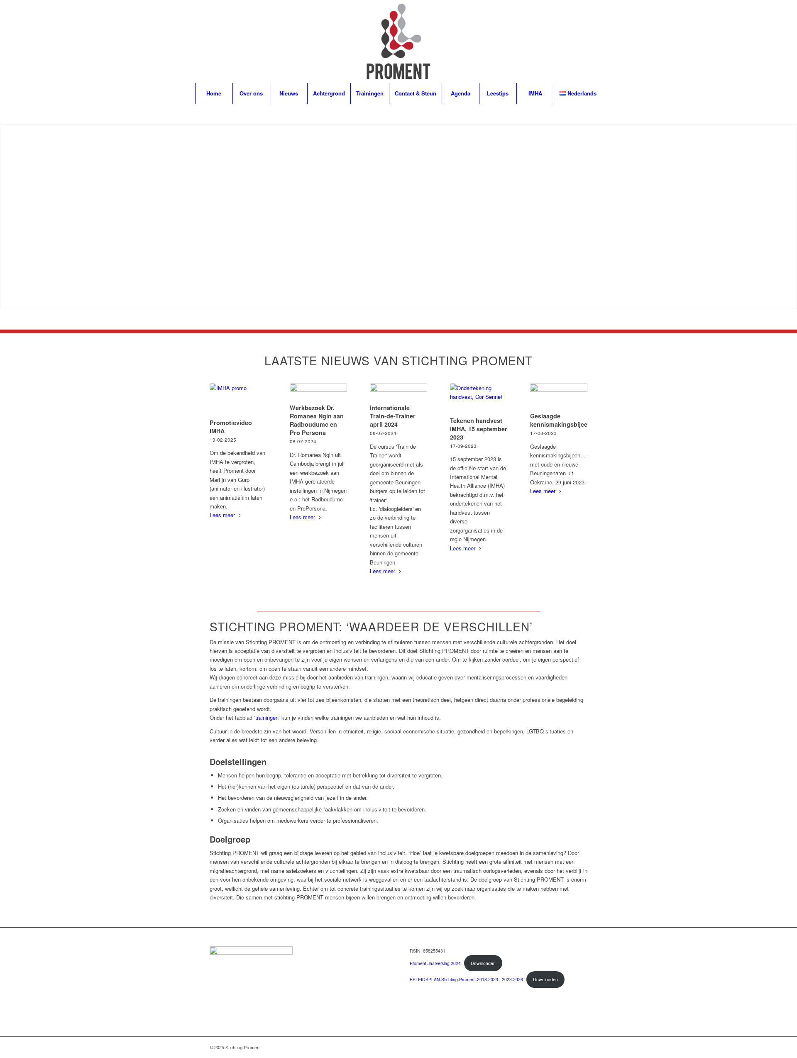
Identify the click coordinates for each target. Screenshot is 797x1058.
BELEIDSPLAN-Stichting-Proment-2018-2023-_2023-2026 (466, 979)
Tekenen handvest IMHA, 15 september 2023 (478, 428)
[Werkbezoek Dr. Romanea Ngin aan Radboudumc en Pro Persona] (318, 392)
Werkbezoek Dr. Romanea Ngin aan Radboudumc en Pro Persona (317, 420)
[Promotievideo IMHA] (238, 400)
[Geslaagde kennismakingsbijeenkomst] (558, 396)
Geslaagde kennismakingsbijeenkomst (569, 420)
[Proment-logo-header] (398, 41)
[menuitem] (213, 93)
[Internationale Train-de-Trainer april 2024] (398, 392)
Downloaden (483, 963)
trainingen (267, 717)
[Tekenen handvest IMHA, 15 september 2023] (478, 399)
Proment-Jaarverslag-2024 (435, 963)
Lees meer (222, 515)
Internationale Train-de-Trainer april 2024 (393, 415)
